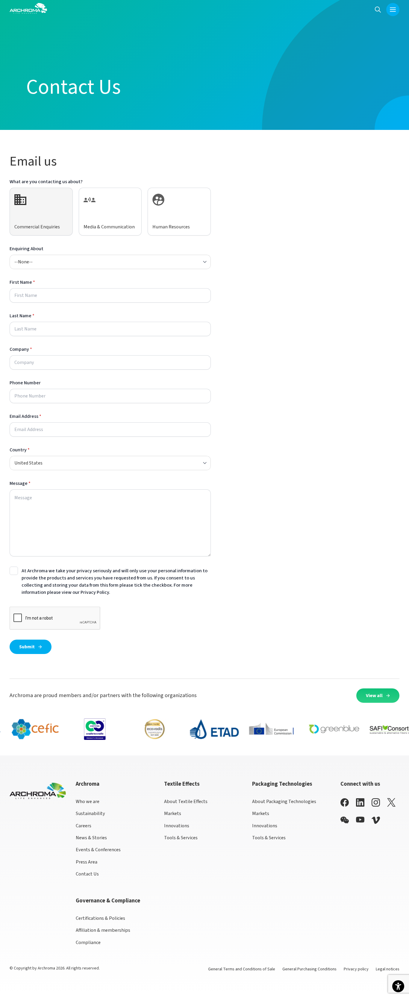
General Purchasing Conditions (309, 969)
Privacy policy (356, 969)
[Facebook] (344, 802)
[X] (391, 802)
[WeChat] (344, 820)
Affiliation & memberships (103, 930)
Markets (172, 813)
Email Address (25, 416)
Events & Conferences (98, 849)
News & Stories (91, 837)
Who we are (87, 801)
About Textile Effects (185, 801)
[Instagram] (376, 802)
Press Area (86, 861)
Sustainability (90, 813)
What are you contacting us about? (46, 181)
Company (21, 349)
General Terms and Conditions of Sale (241, 969)
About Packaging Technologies (284, 801)
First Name (22, 282)
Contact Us (87, 873)
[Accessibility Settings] (398, 986)
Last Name (22, 315)
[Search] (378, 9)
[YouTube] (360, 820)
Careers (83, 825)
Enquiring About (26, 248)
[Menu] (392, 9)
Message (20, 483)
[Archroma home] (28, 8)
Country (20, 450)
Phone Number (25, 383)
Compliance (88, 942)
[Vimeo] (376, 820)
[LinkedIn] (360, 802)
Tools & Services (181, 837)
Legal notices (387, 969)
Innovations (176, 825)
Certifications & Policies (100, 918)
